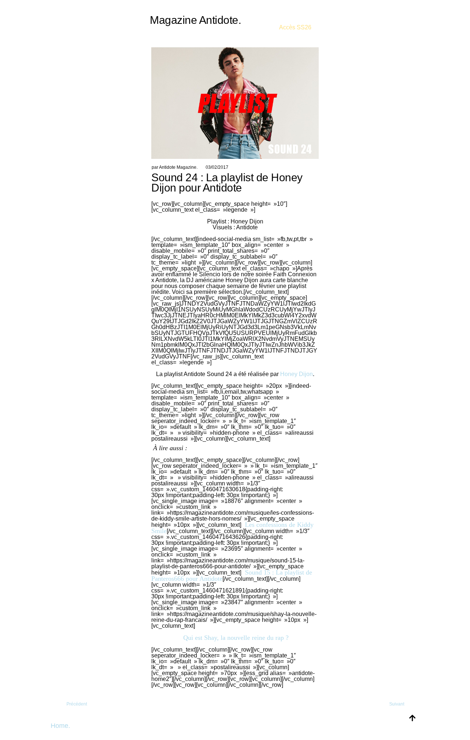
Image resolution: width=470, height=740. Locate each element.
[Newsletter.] (295, 22)
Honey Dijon (296, 374)
